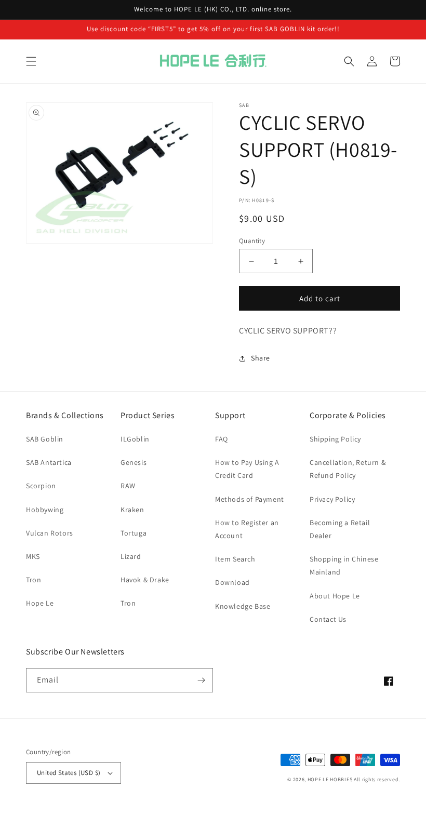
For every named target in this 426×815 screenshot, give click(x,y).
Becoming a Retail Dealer (340, 529)
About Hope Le (335, 595)
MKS (33, 556)
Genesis (134, 462)
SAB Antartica (49, 462)
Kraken (132, 509)
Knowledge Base (242, 606)
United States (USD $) (68, 772)
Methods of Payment (249, 499)
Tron (33, 579)
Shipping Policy (335, 439)
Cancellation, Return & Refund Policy (347, 469)
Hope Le (40, 603)
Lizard (131, 556)
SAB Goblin (44, 439)
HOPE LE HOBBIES (330, 779)
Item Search (235, 559)
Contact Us (328, 619)
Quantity (252, 240)
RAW (128, 485)
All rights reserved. (377, 779)
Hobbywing (44, 509)
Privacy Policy (332, 499)
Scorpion (41, 485)
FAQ (221, 439)
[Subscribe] (201, 680)
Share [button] (260, 358)
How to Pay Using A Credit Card (247, 469)
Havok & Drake (145, 579)
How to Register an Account (247, 529)
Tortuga (134, 533)
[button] (31, 61)
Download (232, 582)
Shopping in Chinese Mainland (344, 565)
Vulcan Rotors (49, 533)
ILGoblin (135, 439)
